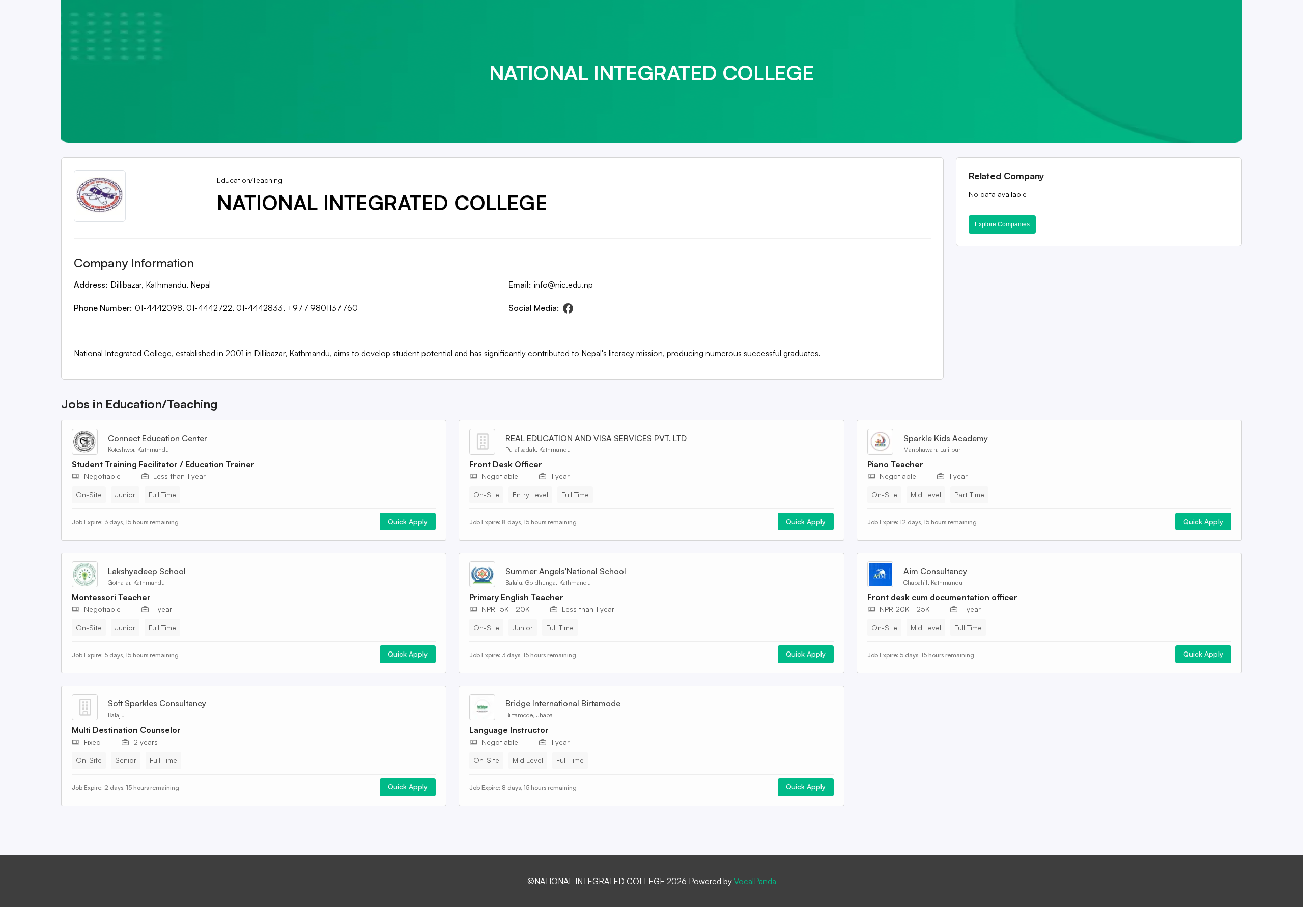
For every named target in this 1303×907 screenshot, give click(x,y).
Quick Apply (408, 521)
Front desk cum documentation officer (942, 597)
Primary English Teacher (516, 597)
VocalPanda (755, 881)
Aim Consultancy (935, 571)
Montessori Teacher (111, 597)
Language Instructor (509, 730)
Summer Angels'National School (565, 571)
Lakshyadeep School (147, 571)
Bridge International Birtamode (562, 703)
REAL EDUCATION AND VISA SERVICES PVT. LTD (596, 438)
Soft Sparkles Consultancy (157, 703)
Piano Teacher (895, 464)
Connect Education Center (157, 438)
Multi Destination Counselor (126, 730)
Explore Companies (1002, 224)
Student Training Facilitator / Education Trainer (163, 464)
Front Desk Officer (505, 464)
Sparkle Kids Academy (945, 438)
